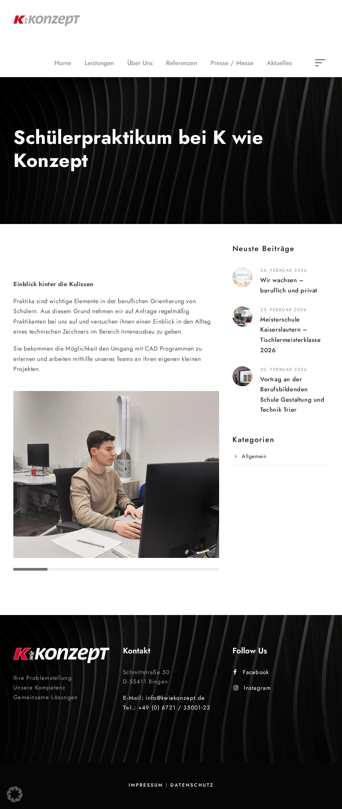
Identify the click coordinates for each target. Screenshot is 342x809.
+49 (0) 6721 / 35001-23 (174, 707)
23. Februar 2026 (283, 310)
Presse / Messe (231, 62)
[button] (14, 794)
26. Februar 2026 (283, 270)
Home (62, 62)
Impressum (146, 785)
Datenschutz (192, 785)
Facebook (256, 672)
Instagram (257, 688)
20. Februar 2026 (283, 369)
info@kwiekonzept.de (175, 698)
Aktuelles (279, 62)
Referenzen (181, 62)
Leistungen (99, 62)
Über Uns (140, 62)
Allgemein (254, 456)
